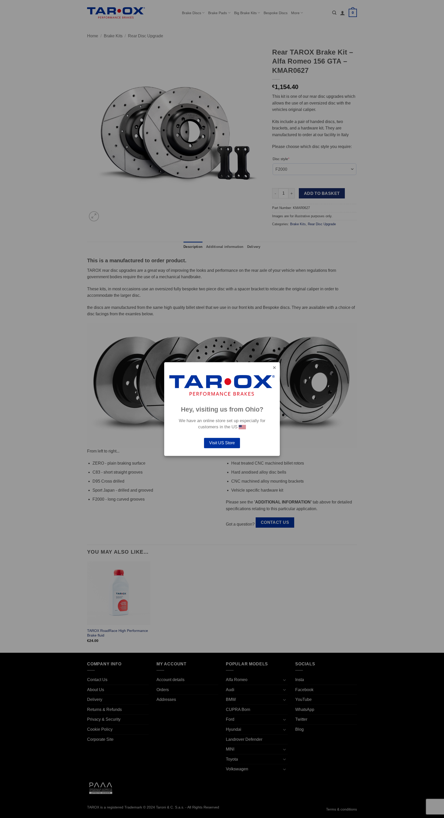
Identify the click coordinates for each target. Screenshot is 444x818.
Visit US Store (222, 443)
